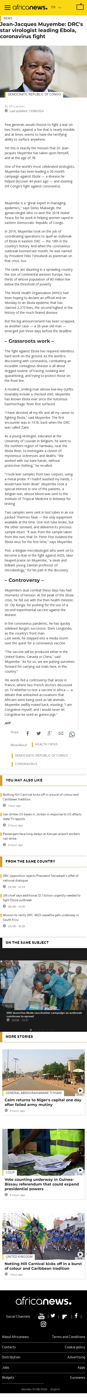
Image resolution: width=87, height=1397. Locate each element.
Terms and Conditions (68, 1337)
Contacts (9, 1347)
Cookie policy (75, 1347)
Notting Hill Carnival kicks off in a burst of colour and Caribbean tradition (43, 1266)
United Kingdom (19, 1257)
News (7, 18)
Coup (10, 1173)
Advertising (76, 1357)
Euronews (77, 1378)
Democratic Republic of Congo (41, 756)
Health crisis (46, 744)
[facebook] (76, 1316)
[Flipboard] (65, 1316)
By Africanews (15, 106)
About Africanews (15, 1337)
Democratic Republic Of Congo (34, 94)
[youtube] (41, 1316)
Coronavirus (26, 764)
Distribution (11, 1357)
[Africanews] (30, 7)
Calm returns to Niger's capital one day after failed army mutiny (43, 1102)
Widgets (8, 1378)
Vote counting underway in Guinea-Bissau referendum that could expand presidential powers (42, 1184)
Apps (81, 1368)
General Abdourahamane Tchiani (34, 1093)
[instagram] (43, 1324)
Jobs (5, 1368)
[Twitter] (53, 1316)
